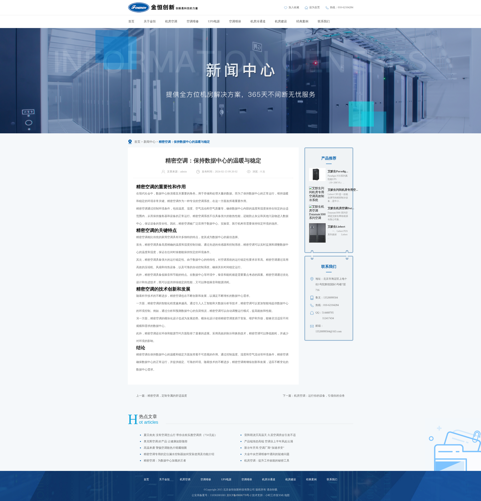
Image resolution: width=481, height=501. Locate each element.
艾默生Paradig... (338, 171)
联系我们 (324, 21)
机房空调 (171, 21)
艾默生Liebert (336, 226)
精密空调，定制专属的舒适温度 (167, 395)
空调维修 (193, 21)
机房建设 (281, 21)
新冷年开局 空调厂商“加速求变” (264, 447)
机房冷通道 (257, 21)
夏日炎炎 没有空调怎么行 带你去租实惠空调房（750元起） (180, 434)
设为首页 (315, 7)
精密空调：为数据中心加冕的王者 (165, 460)
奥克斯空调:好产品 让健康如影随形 (166, 441)
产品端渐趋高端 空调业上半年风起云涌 (268, 441)
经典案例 (302, 21)
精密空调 (215, 310)
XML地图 (284, 495)
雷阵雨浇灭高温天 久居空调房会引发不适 (270, 434)
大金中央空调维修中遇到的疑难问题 (266, 454)
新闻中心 (150, 141)
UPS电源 (214, 21)
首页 (131, 21)
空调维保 (235, 21)
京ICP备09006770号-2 (239, 495)
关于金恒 (150, 21)
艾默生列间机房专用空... (343, 189)
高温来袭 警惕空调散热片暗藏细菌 (165, 447)
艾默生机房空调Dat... (341, 208)
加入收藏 (294, 7)
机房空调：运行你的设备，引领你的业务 (319, 395)
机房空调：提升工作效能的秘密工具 (266, 460)
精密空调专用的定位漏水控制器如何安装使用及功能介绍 (179, 454)
